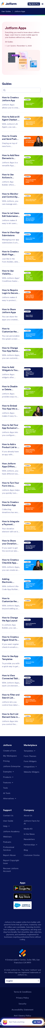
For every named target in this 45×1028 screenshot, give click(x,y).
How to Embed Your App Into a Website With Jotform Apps (9, 407)
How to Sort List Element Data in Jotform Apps (10, 716)
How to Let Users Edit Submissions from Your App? (10, 215)
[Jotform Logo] (9, 4)
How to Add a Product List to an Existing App (11, 446)
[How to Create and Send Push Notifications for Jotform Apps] (33, 141)
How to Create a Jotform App (10, 99)
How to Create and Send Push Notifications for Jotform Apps (10, 138)
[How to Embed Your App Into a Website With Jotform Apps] (33, 411)
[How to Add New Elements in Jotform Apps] (33, 160)
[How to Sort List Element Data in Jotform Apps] (33, 719)
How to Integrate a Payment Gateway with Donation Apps (10, 523)
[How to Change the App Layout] (33, 623)
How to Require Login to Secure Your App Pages (10, 292)
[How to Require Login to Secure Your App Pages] (33, 295)
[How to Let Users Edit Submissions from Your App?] (33, 218)
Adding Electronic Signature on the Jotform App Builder (10, 581)
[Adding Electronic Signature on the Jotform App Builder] (33, 584)
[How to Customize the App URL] (33, 603)
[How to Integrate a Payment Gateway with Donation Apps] (33, 526)
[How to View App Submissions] (33, 237)
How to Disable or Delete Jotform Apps (9, 388)
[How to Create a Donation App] (33, 507)
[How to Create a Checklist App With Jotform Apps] (33, 565)
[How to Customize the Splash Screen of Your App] (33, 334)
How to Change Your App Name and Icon (10, 349)
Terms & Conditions (22, 992)
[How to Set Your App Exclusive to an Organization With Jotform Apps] (33, 430)
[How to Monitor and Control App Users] (33, 199)
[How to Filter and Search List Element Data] (33, 700)
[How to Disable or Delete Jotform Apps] (33, 391)
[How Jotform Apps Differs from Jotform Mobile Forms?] (33, 468)
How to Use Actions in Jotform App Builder (8, 176)
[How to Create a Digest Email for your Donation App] (33, 642)
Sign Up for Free (34, 4)
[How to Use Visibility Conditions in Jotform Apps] (33, 276)
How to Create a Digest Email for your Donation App (10, 638)
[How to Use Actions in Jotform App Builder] (33, 179)
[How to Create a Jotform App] (33, 102)
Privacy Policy (22, 997)
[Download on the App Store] (23, 896)
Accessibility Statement (22, 1009)
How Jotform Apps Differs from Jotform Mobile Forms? (9, 465)
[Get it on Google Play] (23, 888)
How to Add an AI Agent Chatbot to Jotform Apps (11, 118)
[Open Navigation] (42, 4)
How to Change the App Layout (10, 619)
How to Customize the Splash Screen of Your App (10, 330)
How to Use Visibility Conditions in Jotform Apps (9, 272)
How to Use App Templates (10, 658)
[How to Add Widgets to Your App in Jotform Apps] (33, 372)
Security (22, 1003)
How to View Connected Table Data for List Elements (10, 677)
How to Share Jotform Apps (9, 311)
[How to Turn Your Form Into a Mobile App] (33, 488)
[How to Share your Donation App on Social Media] (33, 545)
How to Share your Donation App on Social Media (9, 542)
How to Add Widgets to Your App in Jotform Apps (10, 369)
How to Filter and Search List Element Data (10, 696)
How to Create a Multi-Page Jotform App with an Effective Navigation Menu (11, 253)
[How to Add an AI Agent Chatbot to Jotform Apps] (33, 122)
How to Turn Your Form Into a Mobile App (10, 484)
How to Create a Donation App (10, 503)
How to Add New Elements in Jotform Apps (10, 157)
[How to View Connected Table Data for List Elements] (33, 680)
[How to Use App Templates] (33, 661)
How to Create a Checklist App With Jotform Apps (10, 561)
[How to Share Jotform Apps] (33, 314)
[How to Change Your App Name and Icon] (33, 353)
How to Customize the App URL (9, 600)
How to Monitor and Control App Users (10, 195)
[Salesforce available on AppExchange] (23, 905)
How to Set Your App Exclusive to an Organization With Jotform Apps (10, 427)
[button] (4, 90)
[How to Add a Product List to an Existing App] (33, 449)
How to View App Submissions (11, 234)
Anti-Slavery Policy (22, 1015)
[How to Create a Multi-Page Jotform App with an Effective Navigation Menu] (33, 256)
